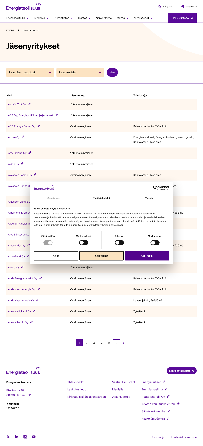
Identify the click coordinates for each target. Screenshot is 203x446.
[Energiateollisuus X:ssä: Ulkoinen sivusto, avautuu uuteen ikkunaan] (8, 436)
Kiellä (56, 256)
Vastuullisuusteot (123, 382)
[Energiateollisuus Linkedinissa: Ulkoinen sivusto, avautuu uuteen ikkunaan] (16, 436)
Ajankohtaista (103, 18)
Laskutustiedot (77, 389)
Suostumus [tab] (54, 198)
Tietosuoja (158, 437)
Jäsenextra (191, 6)
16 (109, 342)
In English (167, 6)
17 (116, 342)
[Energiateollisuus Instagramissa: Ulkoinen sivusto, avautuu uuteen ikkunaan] (25, 437)
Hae (112, 72)
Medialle (117, 389)
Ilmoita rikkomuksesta (184, 437)
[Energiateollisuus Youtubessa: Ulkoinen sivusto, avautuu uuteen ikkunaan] (34, 436)
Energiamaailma (152, 389)
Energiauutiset (151, 382)
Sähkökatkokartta (179, 370)
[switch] (83, 242)
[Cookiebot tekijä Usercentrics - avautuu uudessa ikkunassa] (155, 187)
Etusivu (10, 30)
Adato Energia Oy (153, 397)
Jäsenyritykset (31, 30)
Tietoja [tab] (149, 198)
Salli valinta (101, 256)
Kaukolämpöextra (153, 418)
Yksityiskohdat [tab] (101, 198)
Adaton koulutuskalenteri (158, 404)
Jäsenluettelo (121, 397)
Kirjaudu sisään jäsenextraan (86, 397)
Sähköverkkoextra (153, 411)
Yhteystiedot (75, 382)
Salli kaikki (147, 256)
